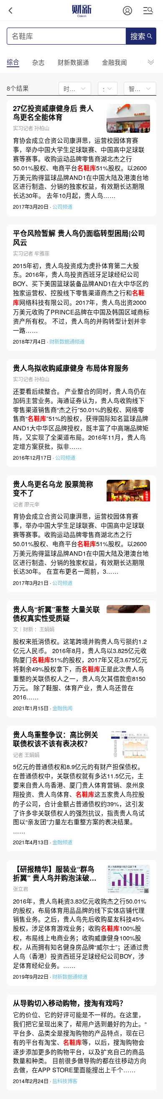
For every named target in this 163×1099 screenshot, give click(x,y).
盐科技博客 (64, 1081)
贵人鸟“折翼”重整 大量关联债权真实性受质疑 (56, 614)
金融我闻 (62, 708)
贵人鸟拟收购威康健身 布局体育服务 (71, 368)
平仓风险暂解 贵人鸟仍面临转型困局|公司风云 (79, 237)
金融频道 (62, 842)
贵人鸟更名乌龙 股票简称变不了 (53, 488)
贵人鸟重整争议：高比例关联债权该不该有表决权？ (55, 739)
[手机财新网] (81, 10)
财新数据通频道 (66, 341)
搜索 (137, 37)
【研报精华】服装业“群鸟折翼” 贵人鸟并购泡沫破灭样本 (55, 873)
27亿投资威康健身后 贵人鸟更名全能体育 (53, 113)
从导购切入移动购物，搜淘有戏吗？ (70, 1003)
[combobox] (105, 89)
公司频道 (62, 206)
